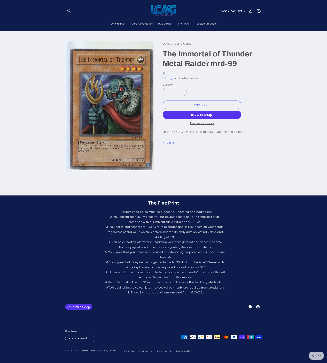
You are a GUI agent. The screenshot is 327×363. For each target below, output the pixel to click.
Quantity (168, 85)
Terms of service (164, 351)
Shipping (168, 78)
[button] (69, 11)
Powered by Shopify (106, 351)
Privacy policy (145, 351)
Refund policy (127, 351)
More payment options (202, 123)
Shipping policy (184, 351)
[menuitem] (118, 24)
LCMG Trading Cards (84, 351)
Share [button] (170, 143)
